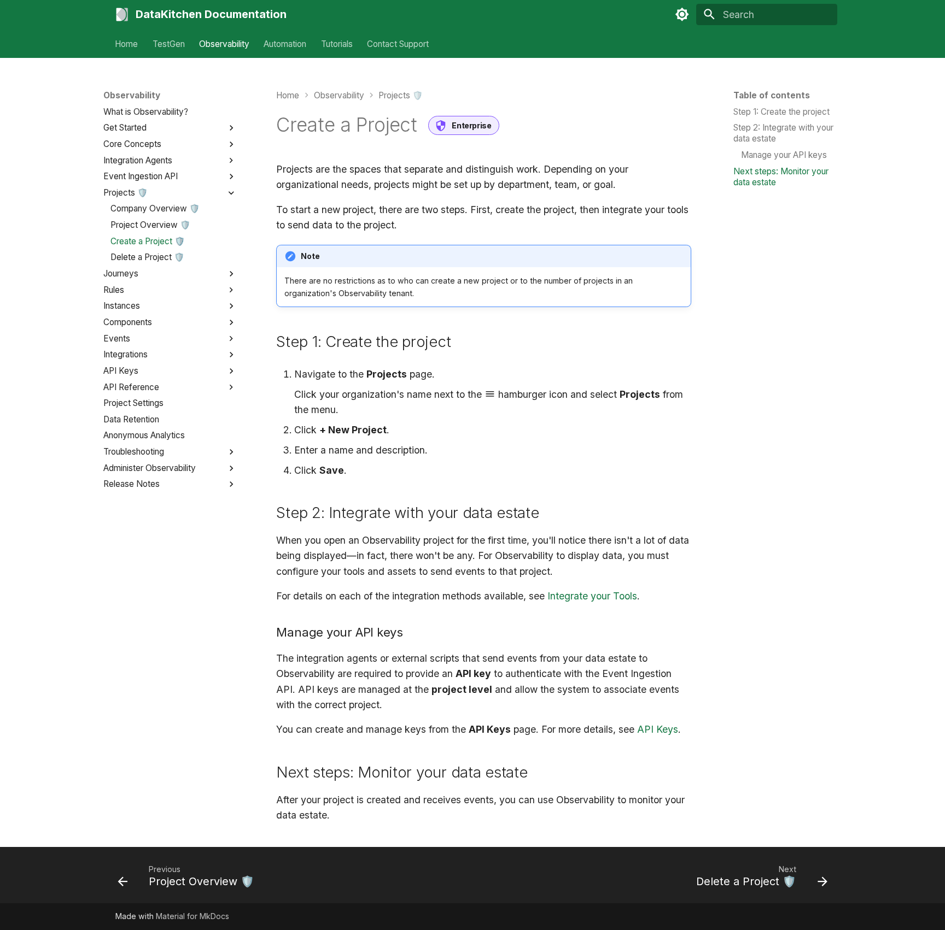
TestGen (169, 43)
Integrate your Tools (592, 596)
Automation (285, 43)
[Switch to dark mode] (682, 14)
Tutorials (337, 43)
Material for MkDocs (192, 916)
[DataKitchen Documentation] (121, 14)
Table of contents (771, 95)
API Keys (657, 729)
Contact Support (398, 43)
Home (126, 43)
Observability (224, 43)
